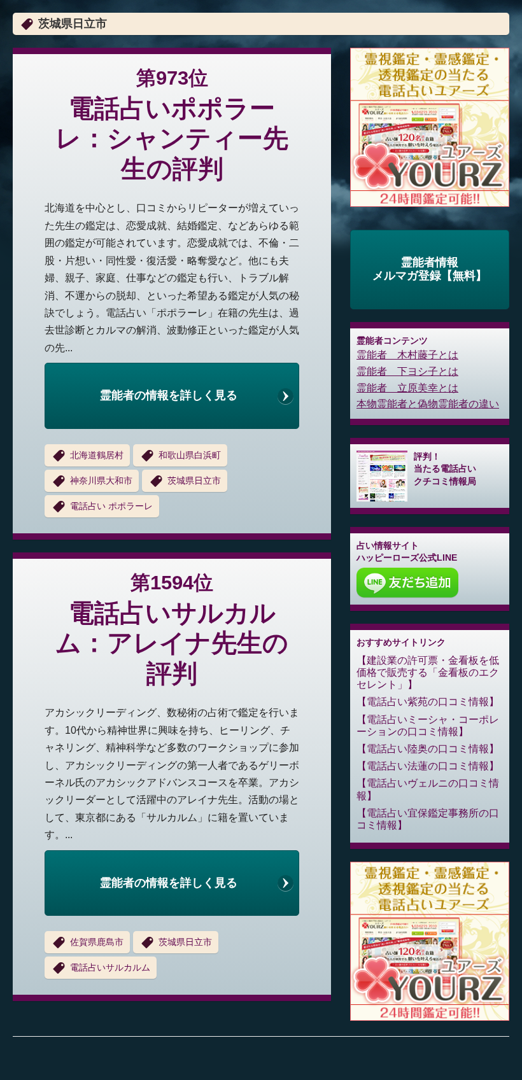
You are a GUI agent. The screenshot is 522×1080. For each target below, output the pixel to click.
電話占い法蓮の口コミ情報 (428, 766)
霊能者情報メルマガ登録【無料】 (429, 269)
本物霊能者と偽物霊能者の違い (427, 403)
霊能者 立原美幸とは (407, 387)
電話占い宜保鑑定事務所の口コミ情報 (427, 819)
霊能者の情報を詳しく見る (168, 395)
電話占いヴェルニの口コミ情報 (427, 789)
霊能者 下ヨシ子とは (407, 371)
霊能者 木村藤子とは (407, 354)
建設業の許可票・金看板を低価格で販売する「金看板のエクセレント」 (427, 672)
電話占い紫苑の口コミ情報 (428, 701)
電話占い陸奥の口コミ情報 (428, 748)
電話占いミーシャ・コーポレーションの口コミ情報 (427, 725)
